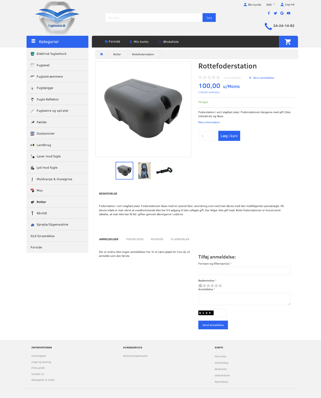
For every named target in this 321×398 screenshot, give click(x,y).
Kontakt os (37, 374)
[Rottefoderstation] (143, 109)
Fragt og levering (41, 362)
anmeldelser (232, 78)
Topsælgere (135, 239)
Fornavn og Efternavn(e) (214, 263)
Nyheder (157, 239)
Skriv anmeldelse (263, 78)
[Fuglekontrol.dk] (54, 17)
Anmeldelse (205, 289)
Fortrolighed (38, 356)
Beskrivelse (108, 193)
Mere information (209, 122)
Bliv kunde (254, 4)
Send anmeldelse (213, 325)
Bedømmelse (206, 280)
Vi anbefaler (180, 239)
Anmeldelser (108, 239)
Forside (114, 41)
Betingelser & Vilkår (43, 380)
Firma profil (38, 368)
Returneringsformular (135, 356)
